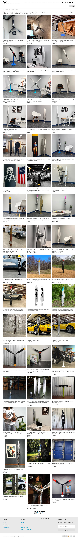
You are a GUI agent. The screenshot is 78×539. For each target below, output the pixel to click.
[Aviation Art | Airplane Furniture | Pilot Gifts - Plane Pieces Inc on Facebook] (63, 3)
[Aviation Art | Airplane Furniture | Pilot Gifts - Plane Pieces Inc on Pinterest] (67, 3)
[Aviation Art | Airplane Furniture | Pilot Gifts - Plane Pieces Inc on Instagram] (69, 3)
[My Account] (72, 3)
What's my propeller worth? (54, 2)
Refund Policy (6, 525)
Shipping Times (6, 527)
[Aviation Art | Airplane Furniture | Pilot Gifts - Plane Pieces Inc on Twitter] (62, 3)
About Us (5, 524)
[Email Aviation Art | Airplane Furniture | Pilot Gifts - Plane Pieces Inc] (70, 3)
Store (30, 2)
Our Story (35, 2)
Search (4, 522)
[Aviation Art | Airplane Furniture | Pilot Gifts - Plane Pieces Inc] (11, 3)
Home (26, 2)
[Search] (74, 3)
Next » (43, 512)
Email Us (16, 536)
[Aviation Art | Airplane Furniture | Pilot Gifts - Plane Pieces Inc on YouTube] (65, 3)
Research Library (42, 2)
